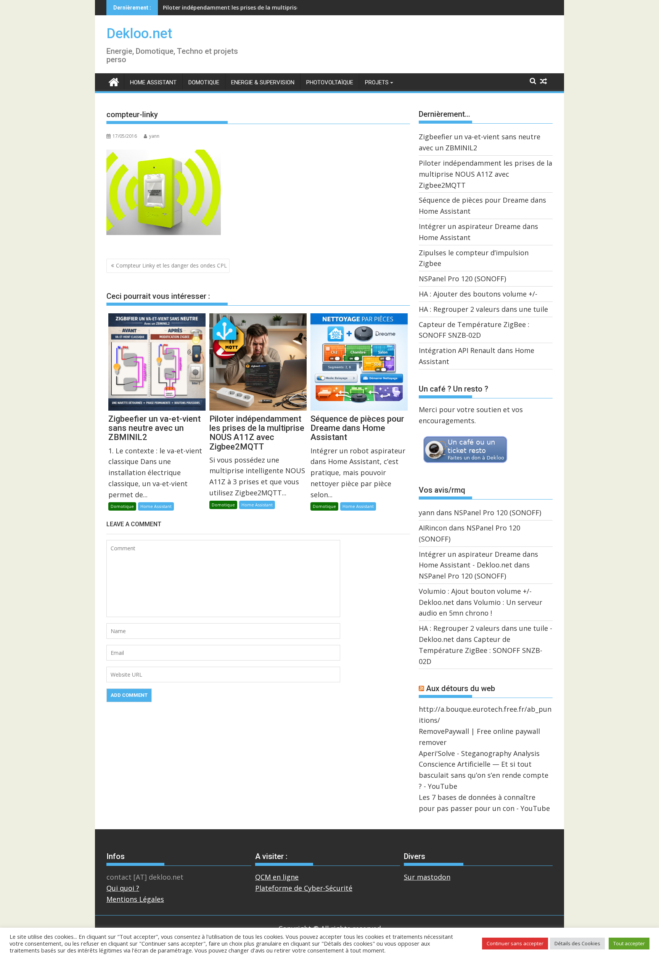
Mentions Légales (135, 899)
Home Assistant (153, 82)
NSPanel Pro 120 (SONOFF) (462, 278)
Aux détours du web (460, 688)
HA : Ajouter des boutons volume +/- (478, 293)
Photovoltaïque (329, 82)
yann (154, 136)
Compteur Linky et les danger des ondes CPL (171, 265)
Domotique (203, 82)
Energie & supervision (262, 82)
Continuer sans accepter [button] (515, 943)
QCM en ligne (277, 877)
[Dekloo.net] (114, 81)
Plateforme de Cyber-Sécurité (303, 888)
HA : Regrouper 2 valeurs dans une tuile (483, 309)
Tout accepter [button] (629, 943)
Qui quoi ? (122, 888)
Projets (377, 82)
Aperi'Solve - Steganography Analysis (479, 753)
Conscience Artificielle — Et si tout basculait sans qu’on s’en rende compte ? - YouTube (483, 775)
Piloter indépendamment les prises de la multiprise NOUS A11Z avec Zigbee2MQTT (485, 174)
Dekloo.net (139, 34)
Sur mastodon (427, 877)
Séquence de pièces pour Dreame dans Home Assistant (236, 7)
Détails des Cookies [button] (577, 943)
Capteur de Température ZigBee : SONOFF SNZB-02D (480, 650)
